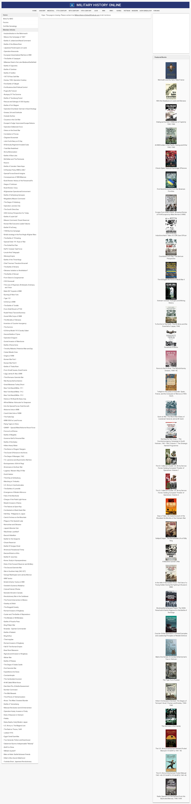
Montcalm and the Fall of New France (171, 80)
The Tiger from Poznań (171, 680)
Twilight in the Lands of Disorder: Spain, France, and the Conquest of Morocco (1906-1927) (171, 394)
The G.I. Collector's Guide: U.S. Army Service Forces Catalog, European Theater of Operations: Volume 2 (171, 493)
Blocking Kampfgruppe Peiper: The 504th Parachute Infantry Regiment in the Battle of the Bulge (171, 610)
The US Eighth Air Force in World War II (171, 279)
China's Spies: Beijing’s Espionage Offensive (171, 168)
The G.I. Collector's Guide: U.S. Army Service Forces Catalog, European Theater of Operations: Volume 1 (171, 468)
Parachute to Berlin (171, 347)
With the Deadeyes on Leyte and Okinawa (171, 101)
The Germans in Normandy (171, 726)
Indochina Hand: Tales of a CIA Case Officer (171, 235)
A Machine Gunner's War (171, 561)
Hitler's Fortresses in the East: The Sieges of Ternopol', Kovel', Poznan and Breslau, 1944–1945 (171, 703)
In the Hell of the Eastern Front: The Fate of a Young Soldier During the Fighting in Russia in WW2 (171, 585)
